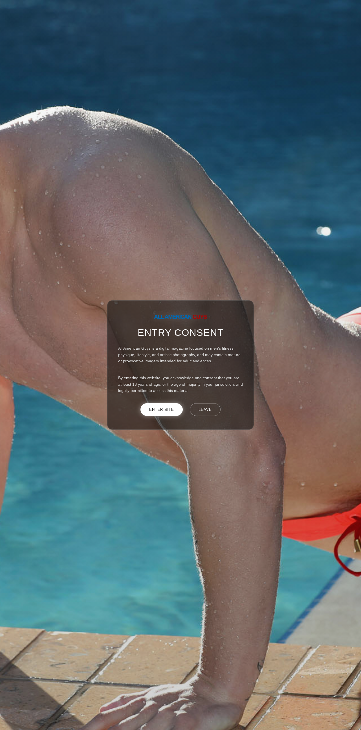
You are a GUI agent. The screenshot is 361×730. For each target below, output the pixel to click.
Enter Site (161, 409)
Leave (205, 409)
